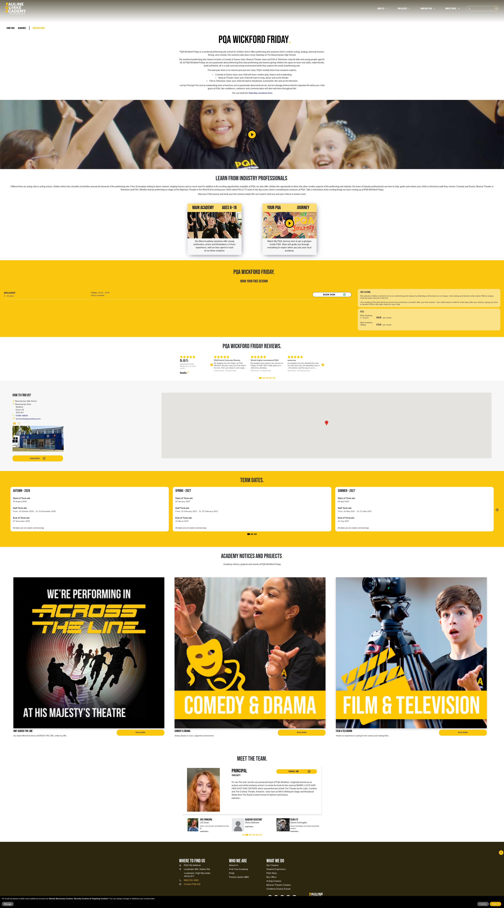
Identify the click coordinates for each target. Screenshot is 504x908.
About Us (380, 8)
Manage (7, 904)
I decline (483, 904)
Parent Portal (452, 8)
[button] (211, 364)
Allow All (495, 904)
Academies (22, 28)
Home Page (11, 28)
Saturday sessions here (260, 93)
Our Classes (402, 8)
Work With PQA (426, 8)
